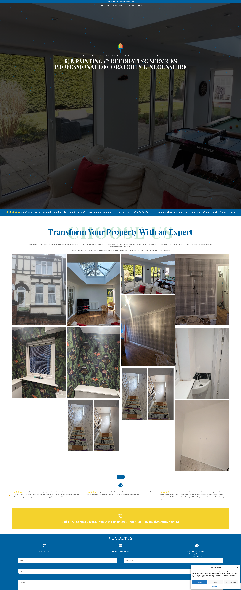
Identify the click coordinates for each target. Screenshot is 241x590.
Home (101, 5)
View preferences (230, 582)
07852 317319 (112, 1)
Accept (200, 582)
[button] (237, 568)
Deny (215, 582)
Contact (139, 5)
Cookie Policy (214, 586)
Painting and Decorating (114, 5)
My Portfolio (129, 5)
